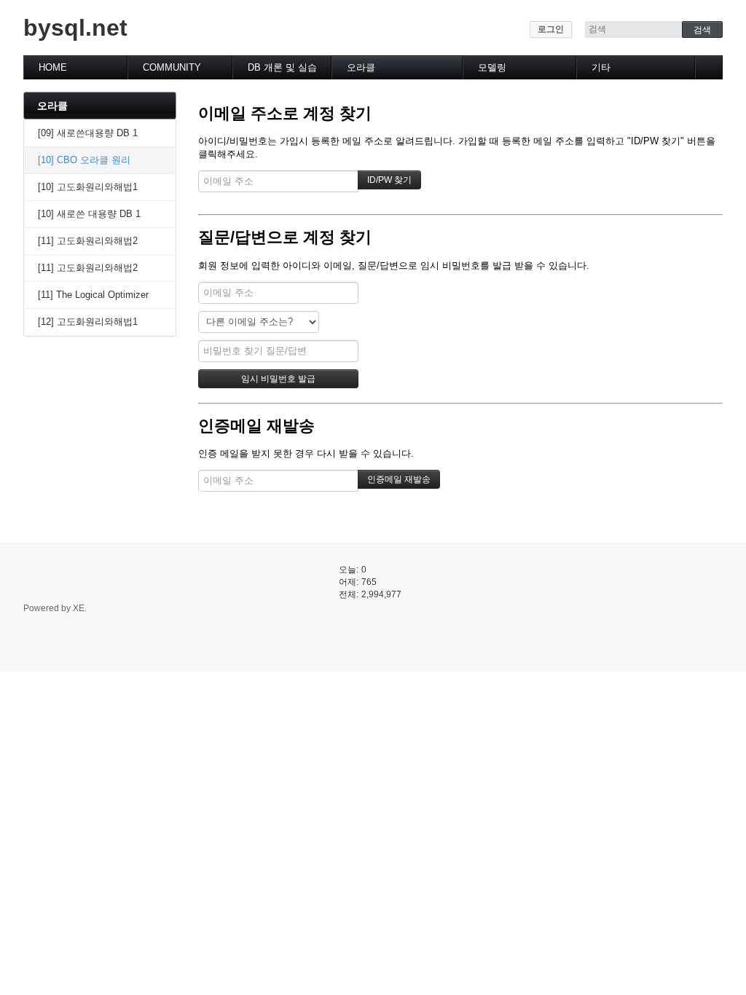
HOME (53, 67)
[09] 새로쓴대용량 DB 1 (88, 132)
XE (79, 608)
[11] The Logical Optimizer (93, 294)
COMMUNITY (172, 67)
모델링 (492, 67)
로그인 (551, 29)
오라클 (361, 67)
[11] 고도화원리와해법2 (88, 240)
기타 (601, 67)
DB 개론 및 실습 (282, 67)
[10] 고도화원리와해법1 (88, 186)
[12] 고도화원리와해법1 (88, 321)
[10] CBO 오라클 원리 (84, 159)
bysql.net (75, 28)
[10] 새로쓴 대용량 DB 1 (89, 213)
